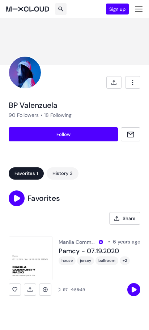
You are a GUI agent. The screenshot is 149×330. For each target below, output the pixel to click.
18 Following (58, 115)
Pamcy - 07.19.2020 (89, 251)
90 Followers (24, 115)
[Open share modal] (114, 82)
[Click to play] (133, 289)
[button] (17, 198)
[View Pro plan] (101, 242)
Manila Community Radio (78, 242)
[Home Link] (27, 9)
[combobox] (132, 82)
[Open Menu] (139, 9)
